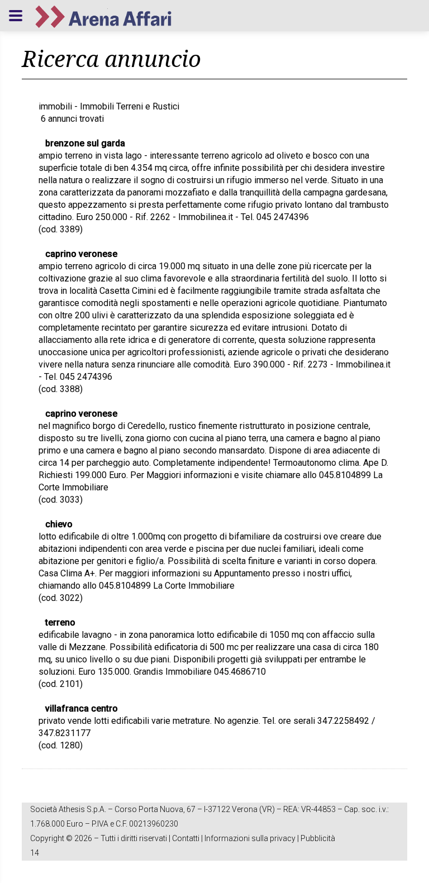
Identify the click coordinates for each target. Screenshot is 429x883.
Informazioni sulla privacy (249, 838)
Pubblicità (318, 838)
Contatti (185, 838)
